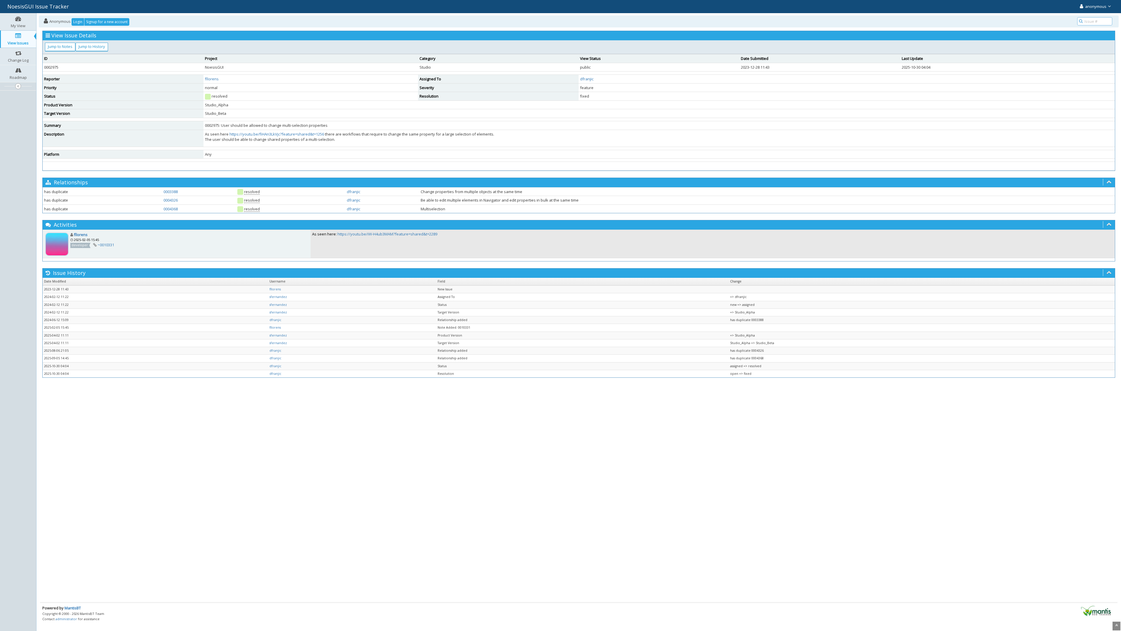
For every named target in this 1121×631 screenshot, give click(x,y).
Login (77, 21)
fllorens (212, 79)
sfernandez (278, 297)
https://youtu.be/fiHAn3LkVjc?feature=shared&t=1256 (276, 134)
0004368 (170, 209)
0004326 (170, 200)
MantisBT (73, 608)
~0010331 (106, 244)
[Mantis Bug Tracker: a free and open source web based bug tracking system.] (1096, 610)
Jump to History (92, 46)
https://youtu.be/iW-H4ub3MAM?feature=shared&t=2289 (387, 234)
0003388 (170, 191)
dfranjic (586, 79)
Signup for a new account (107, 21)
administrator (66, 619)
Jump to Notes (60, 46)
